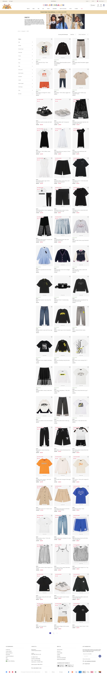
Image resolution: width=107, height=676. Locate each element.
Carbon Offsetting (10, 661)
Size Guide (8, 654)
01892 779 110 (35, 657)
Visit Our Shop (59, 649)
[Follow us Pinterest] (12, 672)
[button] (88, 1)
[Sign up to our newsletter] (100, 656)
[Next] (57, 633)
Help (6, 657)
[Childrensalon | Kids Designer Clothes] (7, 6)
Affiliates (58, 656)
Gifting (7, 659)
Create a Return (9, 651)
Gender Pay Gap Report (61, 657)
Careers (58, 654)
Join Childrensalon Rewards (90, 661)
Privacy (53, 672)
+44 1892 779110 (40, 661)
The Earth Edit (87, 663)
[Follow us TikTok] (15, 672)
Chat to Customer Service (36, 650)
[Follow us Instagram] (9, 672)
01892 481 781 (39, 664)
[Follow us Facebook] (6, 672)
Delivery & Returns (9, 652)
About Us (58, 651)
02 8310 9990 (37, 658)
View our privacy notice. (86, 658)
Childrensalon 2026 (29, 672)
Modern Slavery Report (61, 659)
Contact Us (8, 649)
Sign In (11, 1)
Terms (46, 672)
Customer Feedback (9, 656)
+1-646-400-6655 (36, 660)
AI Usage (61, 672)
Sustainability (59, 652)
